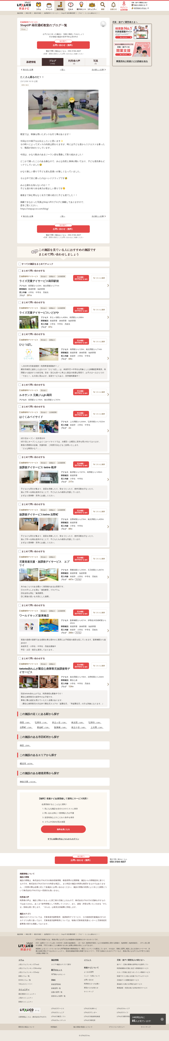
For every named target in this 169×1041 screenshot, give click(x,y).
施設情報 (55, 960)
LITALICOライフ (122, 1012)
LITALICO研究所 (89, 1020)
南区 (24, 745)
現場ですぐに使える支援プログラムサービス (133, 976)
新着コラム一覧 (24, 976)
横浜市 (26, 763)
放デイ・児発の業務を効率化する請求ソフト (133, 964)
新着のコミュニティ (25, 1002)
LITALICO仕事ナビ (90, 1008)
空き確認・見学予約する (81, 278)
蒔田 (24, 722)
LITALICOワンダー (90, 1012)
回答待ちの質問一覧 (58, 996)
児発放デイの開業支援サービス (128, 980)
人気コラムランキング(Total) (28, 964)
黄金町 (42, 727)
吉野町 (25, 727)
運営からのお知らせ (91, 988)
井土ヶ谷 (58, 722)
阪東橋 (59, 727)
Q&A (53, 979)
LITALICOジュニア (57, 1012)
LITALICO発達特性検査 (92, 1016)
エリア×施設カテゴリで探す (61, 964)
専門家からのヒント (58, 974)
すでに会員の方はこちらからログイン (63, 839)
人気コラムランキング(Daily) (28, 972)
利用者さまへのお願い (92, 984)
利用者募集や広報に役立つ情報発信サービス (133, 968)
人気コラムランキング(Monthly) (29, 968)
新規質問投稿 (56, 984)
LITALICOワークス (57, 1008)
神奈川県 (27, 781)
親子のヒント (56, 970)
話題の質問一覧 (56, 992)
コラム (21, 960)
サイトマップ (88, 991)
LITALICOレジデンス (58, 1020)
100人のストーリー (25, 984)
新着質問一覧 (56, 988)
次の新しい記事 (98, 69)
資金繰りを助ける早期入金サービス (129, 984)
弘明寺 (40, 722)
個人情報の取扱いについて (82, 1027)
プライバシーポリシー (117, 1027)
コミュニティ (24, 989)
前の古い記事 (28, 69)
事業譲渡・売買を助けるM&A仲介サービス (132, 988)
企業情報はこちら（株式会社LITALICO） (32, 1017)
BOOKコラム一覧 (24, 980)
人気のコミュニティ (25, 998)
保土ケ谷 (78, 727)
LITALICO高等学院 (123, 1016)
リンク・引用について (92, 976)
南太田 (77, 722)
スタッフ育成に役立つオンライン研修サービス (133, 972)
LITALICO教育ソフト (58, 1016)
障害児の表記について (26, 1027)
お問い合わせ (88, 980)
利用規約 (54, 1027)
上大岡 (96, 727)
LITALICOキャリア (123, 1008)
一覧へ (62, 69)
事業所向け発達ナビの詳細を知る (132, 61)
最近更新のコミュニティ (27, 994)
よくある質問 (88, 972)
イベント (87, 960)
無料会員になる (63, 829)
